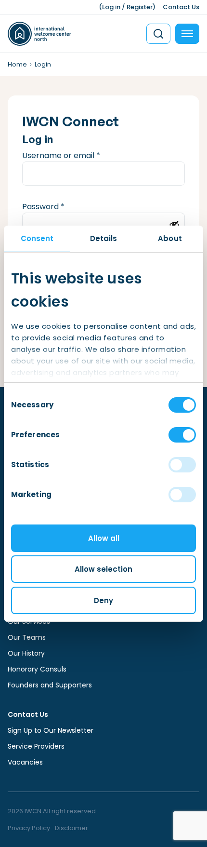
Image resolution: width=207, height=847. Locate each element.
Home (17, 64)
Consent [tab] (37, 238)
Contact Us (181, 7)
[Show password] (174, 224)
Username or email (77, 155)
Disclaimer (71, 828)
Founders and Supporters (50, 685)
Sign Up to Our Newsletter (50, 730)
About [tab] (170, 238)
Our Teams (27, 637)
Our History (26, 653)
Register (140, 7)
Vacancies (25, 762)
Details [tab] (103, 238)
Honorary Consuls (37, 669)
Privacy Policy (29, 828)
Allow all (103, 538)
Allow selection (103, 569)
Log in (111, 7)
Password (59, 206)
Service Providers (36, 746)
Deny (103, 600)
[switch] (182, 435)
